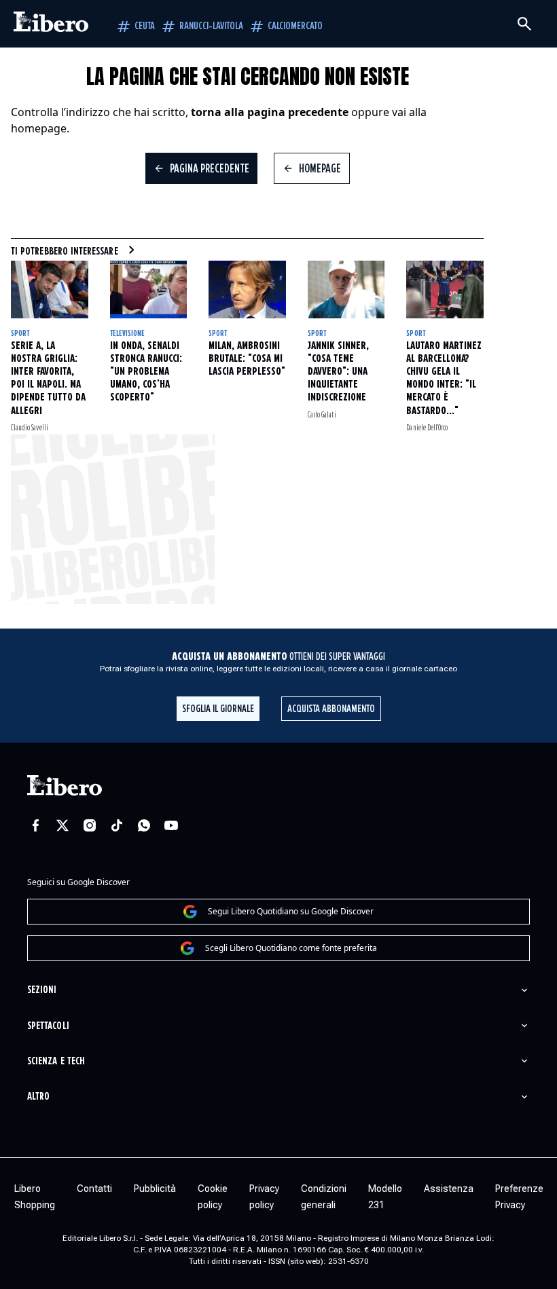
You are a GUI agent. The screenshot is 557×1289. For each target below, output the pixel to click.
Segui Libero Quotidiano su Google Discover (291, 911)
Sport (20, 333)
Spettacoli (48, 1026)
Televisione (127, 333)
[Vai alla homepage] (51, 24)
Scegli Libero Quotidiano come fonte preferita (291, 948)
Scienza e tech (56, 1061)
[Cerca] (524, 24)
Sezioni (41, 990)
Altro (38, 1096)
